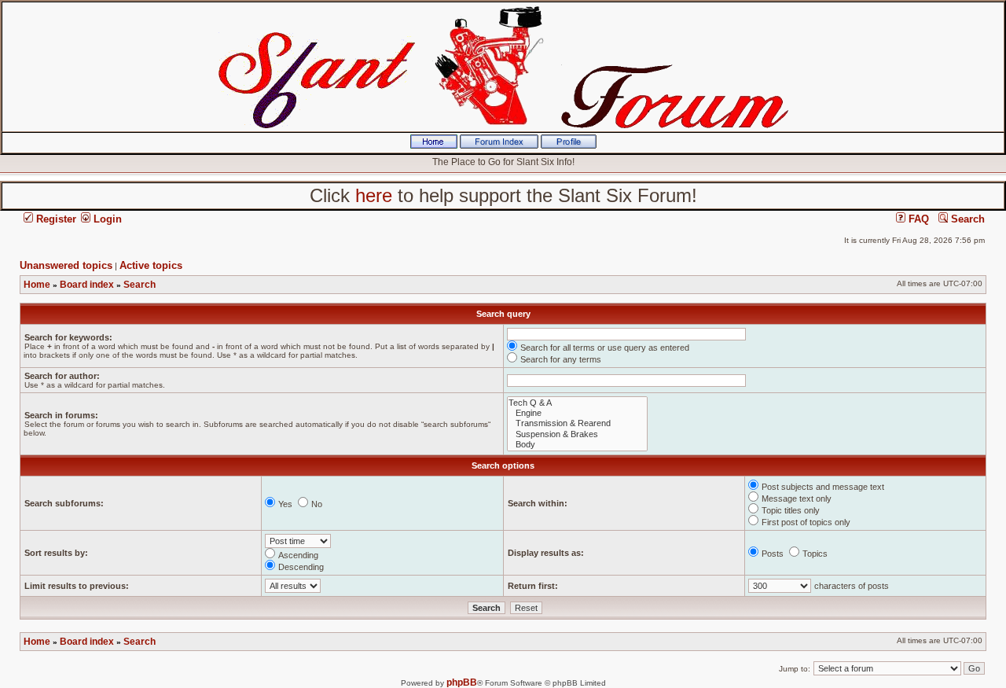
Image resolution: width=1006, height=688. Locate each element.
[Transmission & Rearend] (577, 423)
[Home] (433, 145)
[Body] (577, 445)
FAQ (917, 219)
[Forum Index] (499, 145)
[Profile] (569, 145)
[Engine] (577, 413)
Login (106, 219)
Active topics (150, 265)
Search (966, 219)
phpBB (461, 682)
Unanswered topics (66, 265)
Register (54, 219)
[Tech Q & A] (577, 403)
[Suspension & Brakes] (577, 434)
